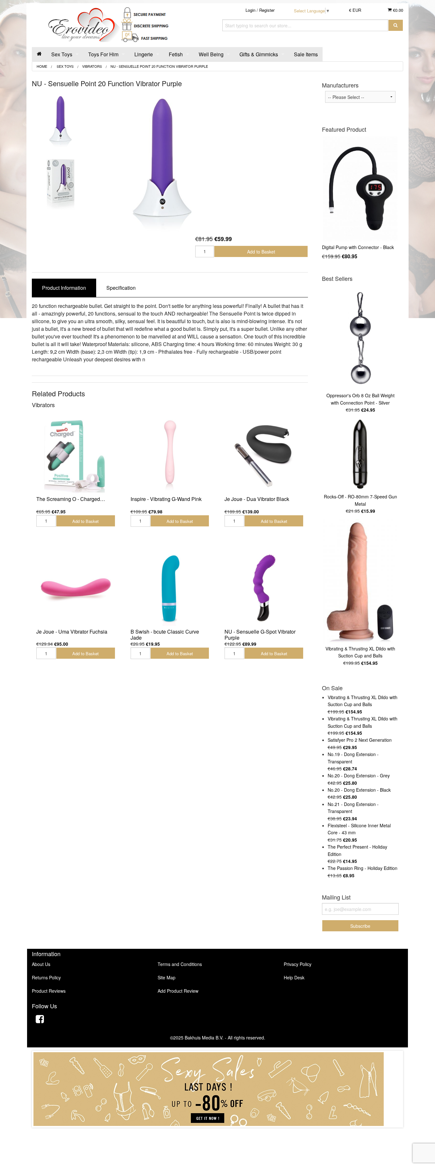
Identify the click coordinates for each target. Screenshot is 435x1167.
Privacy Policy (297, 964)
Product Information (64, 287)
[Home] (39, 54)
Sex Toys (61, 54)
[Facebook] (40, 1020)
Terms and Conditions (180, 964)
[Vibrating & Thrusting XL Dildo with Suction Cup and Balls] (360, 581)
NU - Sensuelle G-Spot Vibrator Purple (260, 634)
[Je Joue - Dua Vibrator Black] (264, 455)
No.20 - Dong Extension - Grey (359, 775)
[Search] (395, 25)
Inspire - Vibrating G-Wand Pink (166, 499)
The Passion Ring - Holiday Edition (362, 868)
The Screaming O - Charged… (70, 499)
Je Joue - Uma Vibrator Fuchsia (71, 631)
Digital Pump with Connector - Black (358, 247)
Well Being (211, 54)
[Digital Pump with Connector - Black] (360, 189)
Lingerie (143, 54)
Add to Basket (261, 251)
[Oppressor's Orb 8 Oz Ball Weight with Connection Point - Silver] (360, 338)
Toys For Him (103, 54)
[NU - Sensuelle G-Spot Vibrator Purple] (264, 587)
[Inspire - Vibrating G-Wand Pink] (170, 455)
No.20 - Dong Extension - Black (359, 790)
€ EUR (355, 10)
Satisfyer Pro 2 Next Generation (360, 740)
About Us (41, 964)
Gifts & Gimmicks (258, 54)
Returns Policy (46, 977)
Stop (217, 1134)
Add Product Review (178, 991)
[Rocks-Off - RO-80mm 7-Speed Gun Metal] (360, 454)
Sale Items (306, 54)
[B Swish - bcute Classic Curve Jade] (170, 587)
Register (267, 10)
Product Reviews (49, 991)
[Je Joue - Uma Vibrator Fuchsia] (75, 587)
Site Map (166, 977)
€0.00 (397, 10)
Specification (121, 287)
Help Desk (294, 977)
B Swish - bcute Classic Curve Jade (165, 634)
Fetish (176, 54)
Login (250, 10)
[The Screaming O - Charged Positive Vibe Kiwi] (75, 455)
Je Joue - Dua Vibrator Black (257, 499)
